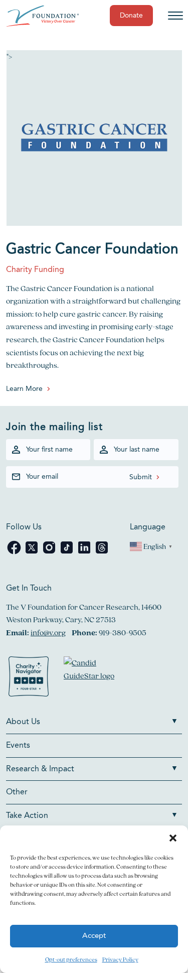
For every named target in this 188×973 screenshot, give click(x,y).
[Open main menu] (175, 15)
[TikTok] (67, 552)
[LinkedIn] (85, 552)
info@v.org (48, 632)
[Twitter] (32, 552)
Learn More (24, 388)
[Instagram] (50, 552)
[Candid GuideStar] (94, 678)
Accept (94, 936)
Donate (131, 15)
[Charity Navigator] (29, 678)
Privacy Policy (120, 959)
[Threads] (102, 552)
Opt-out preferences (71, 959)
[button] (173, 838)
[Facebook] (15, 552)
